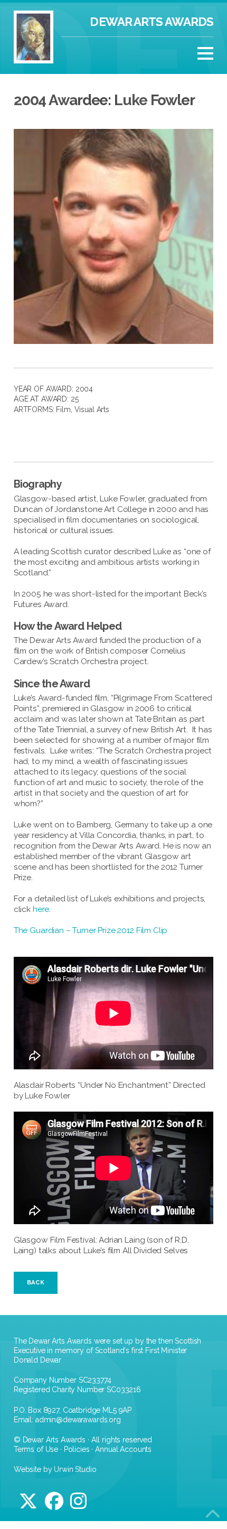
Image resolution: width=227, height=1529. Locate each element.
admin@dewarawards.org (78, 1419)
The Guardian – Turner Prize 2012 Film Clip (91, 930)
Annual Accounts (123, 1449)
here (41, 909)
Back (35, 1282)
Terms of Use (36, 1449)
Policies (77, 1449)
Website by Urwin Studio (55, 1469)
